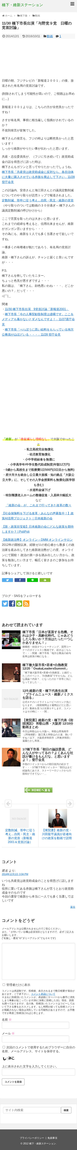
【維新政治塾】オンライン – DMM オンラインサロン (37, 539)
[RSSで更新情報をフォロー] (26, 603)
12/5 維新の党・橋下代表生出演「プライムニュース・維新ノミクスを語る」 (47, 694)
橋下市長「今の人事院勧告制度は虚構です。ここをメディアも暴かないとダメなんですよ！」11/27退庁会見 (38, 319)
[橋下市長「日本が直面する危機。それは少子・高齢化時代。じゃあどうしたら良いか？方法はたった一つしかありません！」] (11, 639)
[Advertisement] (39, 58)
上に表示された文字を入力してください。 (30, 1066)
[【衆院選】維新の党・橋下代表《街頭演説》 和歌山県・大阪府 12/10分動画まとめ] (11, 728)
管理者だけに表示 (18, 984)
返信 (72, 907)
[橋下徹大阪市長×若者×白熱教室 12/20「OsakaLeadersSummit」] (11, 672)
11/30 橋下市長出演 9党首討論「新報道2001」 (37, 309)
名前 (7, 1019)
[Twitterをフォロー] (5, 603)
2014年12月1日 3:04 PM (15, 874)
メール (8, 1033)
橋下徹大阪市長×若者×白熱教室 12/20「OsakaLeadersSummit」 (46, 666)
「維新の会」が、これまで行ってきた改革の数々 (38, 505)
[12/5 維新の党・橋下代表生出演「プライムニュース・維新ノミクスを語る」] (11, 698)
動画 (50, 36)
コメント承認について (43, 994)
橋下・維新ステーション (22, 5)
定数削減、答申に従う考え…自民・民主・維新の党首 (38, 200)
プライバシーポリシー (32, 1138)
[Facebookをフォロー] (12, 603)
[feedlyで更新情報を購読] (19, 603)
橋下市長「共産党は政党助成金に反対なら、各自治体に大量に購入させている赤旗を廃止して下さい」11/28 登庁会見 (38, 177)
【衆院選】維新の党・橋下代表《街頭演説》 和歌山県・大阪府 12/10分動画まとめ (47, 723)
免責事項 (52, 1138)
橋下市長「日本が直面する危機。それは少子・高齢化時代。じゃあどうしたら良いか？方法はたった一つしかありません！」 (47, 637)
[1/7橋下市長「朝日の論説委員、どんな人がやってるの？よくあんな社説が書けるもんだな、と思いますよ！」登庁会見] (11, 757)
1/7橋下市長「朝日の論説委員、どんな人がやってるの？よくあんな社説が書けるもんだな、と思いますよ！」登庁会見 (47, 755)
